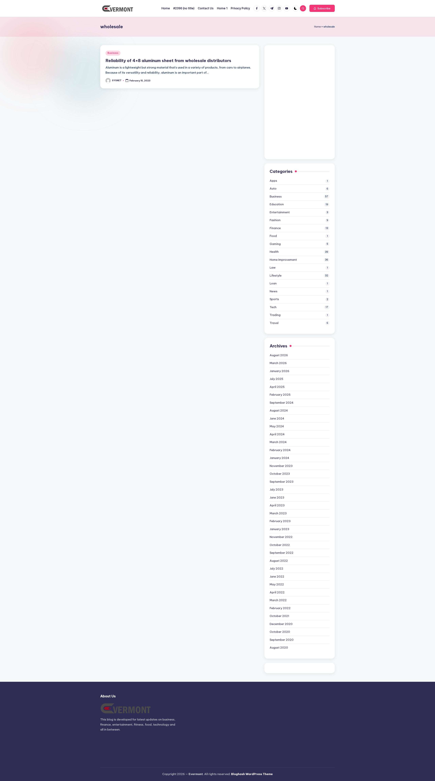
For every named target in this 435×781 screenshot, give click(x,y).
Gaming (275, 244)
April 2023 (277, 505)
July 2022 (276, 568)
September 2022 (281, 553)
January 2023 (279, 529)
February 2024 (280, 450)
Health (274, 252)
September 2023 (281, 482)
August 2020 (279, 647)
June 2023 (277, 497)
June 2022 (277, 576)
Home (317, 26)
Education (277, 204)
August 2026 (279, 355)
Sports (274, 299)
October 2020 (280, 632)
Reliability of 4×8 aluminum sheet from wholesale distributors (168, 60)
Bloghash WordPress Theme (252, 774)
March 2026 (278, 363)
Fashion (275, 220)
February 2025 (280, 395)
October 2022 (280, 545)
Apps (273, 181)
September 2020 (282, 640)
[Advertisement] (295, 101)
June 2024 (277, 418)
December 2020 (281, 624)
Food (273, 236)
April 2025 (277, 387)
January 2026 (279, 371)
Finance (275, 228)
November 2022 (281, 537)
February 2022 (280, 608)
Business (113, 53)
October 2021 (279, 616)
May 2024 (277, 426)
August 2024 (279, 410)
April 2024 (277, 434)
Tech (273, 307)
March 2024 (278, 442)
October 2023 (280, 474)
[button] (322, 8)
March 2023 (278, 513)
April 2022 (277, 592)
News (273, 291)
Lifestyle (276, 275)
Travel (274, 323)
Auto (273, 188)
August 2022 (279, 561)
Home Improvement (283, 260)
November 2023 (281, 466)
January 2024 (279, 458)
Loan (273, 283)
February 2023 (280, 521)
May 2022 (277, 584)
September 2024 (281, 403)
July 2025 (276, 379)
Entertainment (280, 212)
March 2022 (278, 600)
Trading (275, 315)
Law (273, 267)
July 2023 (276, 489)
